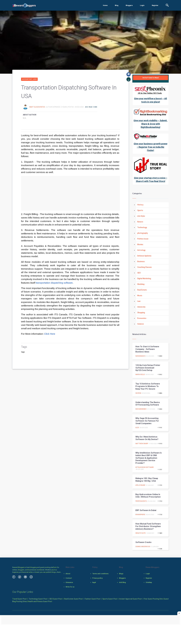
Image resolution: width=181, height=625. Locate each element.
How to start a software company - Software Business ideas (147, 349)
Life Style (141, 216)
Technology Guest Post (38, 599)
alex (137, 427)
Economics (141, 318)
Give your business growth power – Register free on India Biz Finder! (150, 147)
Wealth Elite (140, 533)
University (141, 307)
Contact (69, 578)
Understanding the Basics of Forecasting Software (147, 403)
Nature (140, 222)
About (68, 574)
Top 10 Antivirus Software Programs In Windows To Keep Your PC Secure (147, 386)
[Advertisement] (70, 193)
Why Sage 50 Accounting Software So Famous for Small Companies (147, 421)
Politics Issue (142, 239)
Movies (140, 244)
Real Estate (142, 290)
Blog (116, 5)
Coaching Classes (144, 267)
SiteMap (149, 582)
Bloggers (129, 5)
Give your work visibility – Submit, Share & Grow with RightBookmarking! (150, 123)
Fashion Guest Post (92, 599)
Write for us (70, 587)
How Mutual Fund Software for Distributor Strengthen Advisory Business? (148, 526)
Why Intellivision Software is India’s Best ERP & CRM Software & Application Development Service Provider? (148, 458)
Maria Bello (140, 374)
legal (94, 582)
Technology (142, 227)
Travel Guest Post (19, 599)
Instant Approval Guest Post (130, 599)
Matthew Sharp (141, 443)
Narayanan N (140, 356)
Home (105, 5)
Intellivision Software (144, 467)
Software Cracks (143, 542)
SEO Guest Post (55, 599)
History (140, 205)
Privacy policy (97, 578)
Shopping (141, 313)
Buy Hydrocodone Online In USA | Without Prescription (148, 495)
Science (140, 324)
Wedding (140, 284)
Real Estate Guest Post (73, 599)
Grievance (69, 582)
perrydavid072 (141, 501)
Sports (140, 210)
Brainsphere (140, 514)
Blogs (121, 574)
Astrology (141, 250)
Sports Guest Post (109, 599)
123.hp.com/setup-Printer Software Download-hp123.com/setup (147, 368)
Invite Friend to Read (150, 78)
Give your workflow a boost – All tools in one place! (150, 100)
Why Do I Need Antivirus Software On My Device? (146, 438)
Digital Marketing (144, 278)
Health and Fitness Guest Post (40, 601)
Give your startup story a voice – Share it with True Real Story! (150, 180)
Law (138, 301)
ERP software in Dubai (145, 510)
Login (142, 5)
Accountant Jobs (29, 79)
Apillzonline (140, 485)
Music (139, 296)
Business (141, 261)
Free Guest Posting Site (153, 599)
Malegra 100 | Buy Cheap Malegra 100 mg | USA (146, 479)
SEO (139, 273)
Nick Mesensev (141, 409)
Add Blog (122, 582)
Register (155, 5)
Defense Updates (144, 256)
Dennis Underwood (142, 546)
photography (142, 233)
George (138, 393)
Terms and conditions (100, 574)
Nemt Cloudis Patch (37, 107)
